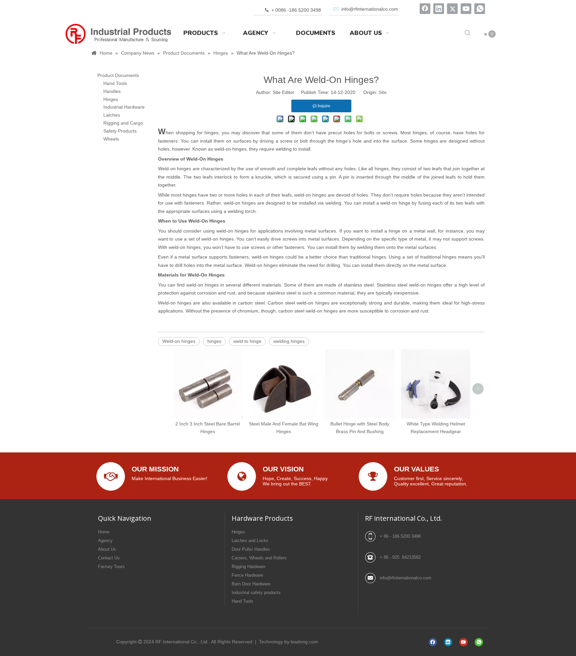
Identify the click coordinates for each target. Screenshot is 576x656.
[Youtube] (466, 8)
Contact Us (109, 557)
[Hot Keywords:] (468, 33)
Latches (111, 115)
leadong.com (304, 641)
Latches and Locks (250, 540)
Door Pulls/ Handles (251, 549)
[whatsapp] (479, 8)
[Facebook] (425, 8)
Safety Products (120, 131)
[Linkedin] (438, 8)
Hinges (110, 99)
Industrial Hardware (124, 107)
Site (383, 92)
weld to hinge (247, 341)
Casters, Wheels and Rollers (259, 557)
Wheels (111, 139)
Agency (105, 540)
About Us (107, 549)
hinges (214, 341)
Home (103, 531)
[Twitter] (452, 8)
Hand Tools (115, 83)
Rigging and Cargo (123, 123)
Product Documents (118, 75)
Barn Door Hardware (251, 583)
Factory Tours (111, 566)
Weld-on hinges (178, 341)
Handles (112, 91)
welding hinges (289, 341)
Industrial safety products (256, 592)
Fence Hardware (247, 575)
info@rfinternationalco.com (405, 577)
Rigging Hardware (248, 566)
